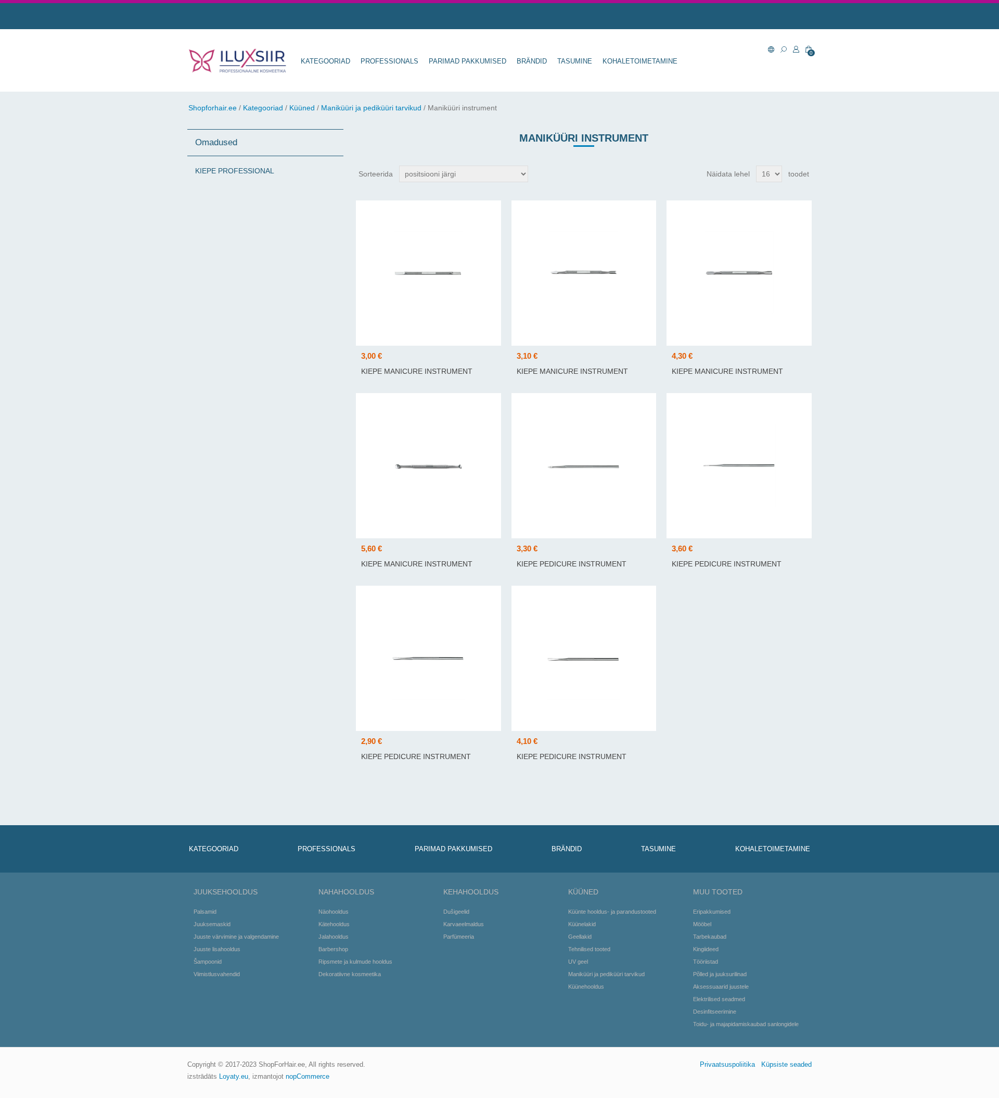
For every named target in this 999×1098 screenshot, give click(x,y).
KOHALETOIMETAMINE (640, 61)
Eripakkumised (712, 911)
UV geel (578, 961)
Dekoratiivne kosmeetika (349, 974)
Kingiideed (706, 949)
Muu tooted (717, 892)
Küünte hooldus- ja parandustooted (612, 911)
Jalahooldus (333, 936)
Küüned (302, 108)
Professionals (389, 61)
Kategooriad (263, 108)
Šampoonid (208, 961)
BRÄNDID (532, 61)
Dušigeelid (456, 911)
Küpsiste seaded (786, 1064)
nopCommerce (307, 1076)
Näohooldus (333, 911)
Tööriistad (705, 961)
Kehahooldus (470, 892)
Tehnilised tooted (589, 949)
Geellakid (580, 936)
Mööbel (702, 924)
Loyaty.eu (233, 1076)
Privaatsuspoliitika (727, 1064)
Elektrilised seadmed (719, 999)
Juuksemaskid (212, 924)
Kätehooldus (334, 924)
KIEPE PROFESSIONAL (234, 171)
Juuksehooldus (226, 892)
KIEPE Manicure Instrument (416, 371)
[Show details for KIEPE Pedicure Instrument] (584, 465)
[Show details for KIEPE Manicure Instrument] (428, 273)
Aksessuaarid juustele (721, 986)
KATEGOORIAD (325, 61)
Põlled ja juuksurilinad (720, 974)
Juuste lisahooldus (217, 949)
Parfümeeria (458, 936)
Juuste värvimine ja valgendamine (236, 936)
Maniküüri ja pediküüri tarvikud (371, 108)
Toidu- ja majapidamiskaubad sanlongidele (746, 1024)
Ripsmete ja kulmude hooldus (355, 961)
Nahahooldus (346, 892)
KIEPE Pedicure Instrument (571, 564)
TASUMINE (574, 61)
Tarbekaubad (709, 936)
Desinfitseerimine (714, 1011)
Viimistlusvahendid (217, 974)
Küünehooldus (586, 986)
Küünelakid (582, 924)
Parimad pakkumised (467, 61)
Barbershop (333, 949)
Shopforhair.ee (212, 108)
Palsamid (205, 911)
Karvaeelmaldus (463, 924)
